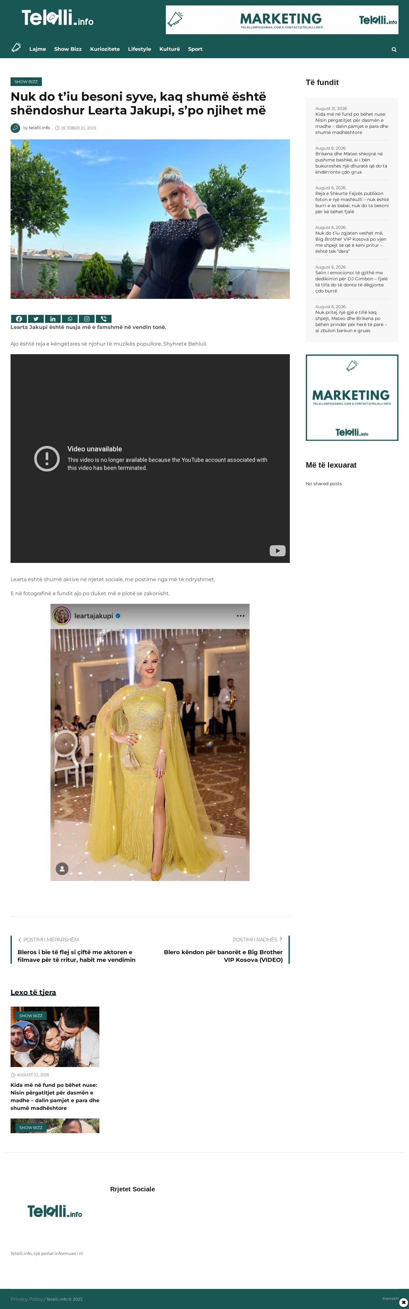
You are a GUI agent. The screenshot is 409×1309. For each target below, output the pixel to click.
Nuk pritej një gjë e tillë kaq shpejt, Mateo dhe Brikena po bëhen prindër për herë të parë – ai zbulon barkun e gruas (351, 321)
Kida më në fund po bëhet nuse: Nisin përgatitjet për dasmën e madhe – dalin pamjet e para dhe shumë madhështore (351, 123)
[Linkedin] (53, 319)
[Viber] (104, 319)
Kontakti (390, 1298)
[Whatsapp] (70, 319)
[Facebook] (19, 319)
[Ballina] (18, 49)
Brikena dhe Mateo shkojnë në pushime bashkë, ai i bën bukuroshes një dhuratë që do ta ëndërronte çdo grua (351, 163)
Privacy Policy (27, 1299)
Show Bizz (26, 81)
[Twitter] (36, 319)
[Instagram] (87, 319)
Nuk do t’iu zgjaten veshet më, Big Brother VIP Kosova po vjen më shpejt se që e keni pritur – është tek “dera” (350, 242)
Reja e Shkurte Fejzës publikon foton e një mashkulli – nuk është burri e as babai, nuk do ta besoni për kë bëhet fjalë (352, 202)
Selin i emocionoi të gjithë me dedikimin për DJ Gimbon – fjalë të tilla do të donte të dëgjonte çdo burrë (351, 282)
